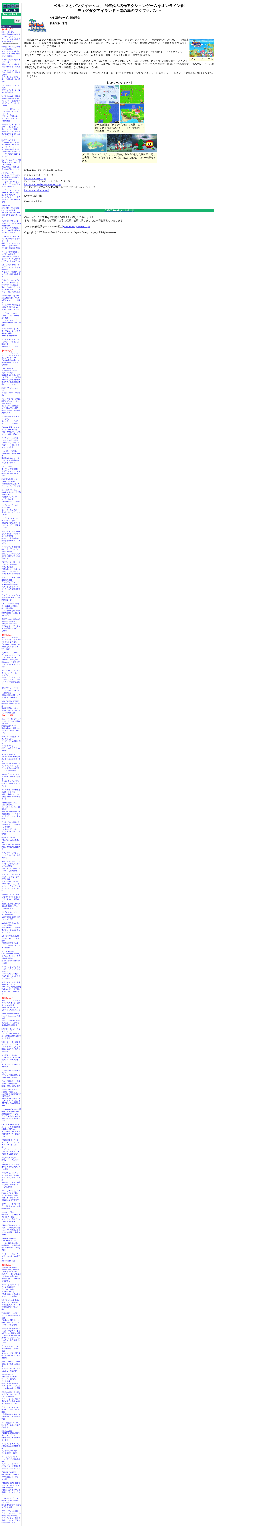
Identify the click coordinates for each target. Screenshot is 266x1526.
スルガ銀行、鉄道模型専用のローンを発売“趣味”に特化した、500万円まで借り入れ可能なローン (11, 794)
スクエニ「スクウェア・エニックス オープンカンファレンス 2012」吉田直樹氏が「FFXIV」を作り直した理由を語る (11, 1005)
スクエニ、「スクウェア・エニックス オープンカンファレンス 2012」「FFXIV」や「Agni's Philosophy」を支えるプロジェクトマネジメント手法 (11, 659)
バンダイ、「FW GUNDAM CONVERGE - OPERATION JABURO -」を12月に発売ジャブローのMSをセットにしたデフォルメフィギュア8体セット (11, 179)
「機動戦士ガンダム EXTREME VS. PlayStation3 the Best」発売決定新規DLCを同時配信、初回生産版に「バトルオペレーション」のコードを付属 (11, 810)
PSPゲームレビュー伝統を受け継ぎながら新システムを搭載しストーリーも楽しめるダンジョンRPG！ (11, 36)
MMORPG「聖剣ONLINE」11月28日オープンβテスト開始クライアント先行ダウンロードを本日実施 (11, 1216)
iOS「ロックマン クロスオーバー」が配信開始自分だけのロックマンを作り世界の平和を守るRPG (11, 471)
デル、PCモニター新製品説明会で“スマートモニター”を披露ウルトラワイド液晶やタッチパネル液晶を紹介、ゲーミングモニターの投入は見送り (11, 406)
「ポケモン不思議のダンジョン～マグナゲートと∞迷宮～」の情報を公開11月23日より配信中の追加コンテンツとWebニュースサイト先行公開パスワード (11, 1335)
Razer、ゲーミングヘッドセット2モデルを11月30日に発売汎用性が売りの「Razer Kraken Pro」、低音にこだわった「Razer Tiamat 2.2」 (11, 726)
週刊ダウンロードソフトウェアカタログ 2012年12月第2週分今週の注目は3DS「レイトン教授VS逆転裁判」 (11, 692)
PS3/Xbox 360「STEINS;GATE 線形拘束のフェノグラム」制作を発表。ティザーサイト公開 (11, 1435)
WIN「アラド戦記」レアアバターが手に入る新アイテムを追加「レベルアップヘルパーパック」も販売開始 (11, 866)
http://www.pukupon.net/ (36, 190)
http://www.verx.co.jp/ (35, 178)
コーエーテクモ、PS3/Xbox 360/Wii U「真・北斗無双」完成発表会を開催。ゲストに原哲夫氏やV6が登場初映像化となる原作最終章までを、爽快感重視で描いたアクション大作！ (11, 376)
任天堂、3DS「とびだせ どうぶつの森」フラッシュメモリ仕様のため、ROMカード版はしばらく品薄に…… (11, 51)
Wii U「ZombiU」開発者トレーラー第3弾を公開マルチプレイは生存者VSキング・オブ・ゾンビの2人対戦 (11, 100)
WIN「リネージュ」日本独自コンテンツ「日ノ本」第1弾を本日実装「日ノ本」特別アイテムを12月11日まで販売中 (11, 1195)
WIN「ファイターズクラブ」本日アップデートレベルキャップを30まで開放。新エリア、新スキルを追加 (11, 1046)
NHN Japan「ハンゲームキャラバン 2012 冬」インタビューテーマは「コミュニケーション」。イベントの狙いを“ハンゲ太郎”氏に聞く (11, 677)
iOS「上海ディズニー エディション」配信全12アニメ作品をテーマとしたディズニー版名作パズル (11, 522)
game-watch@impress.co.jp (76, 226)
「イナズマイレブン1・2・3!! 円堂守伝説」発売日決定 (11, 855)
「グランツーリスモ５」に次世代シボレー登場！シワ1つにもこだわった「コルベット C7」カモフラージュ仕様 (11, 442)
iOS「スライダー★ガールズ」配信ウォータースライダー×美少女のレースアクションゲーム (11, 509)
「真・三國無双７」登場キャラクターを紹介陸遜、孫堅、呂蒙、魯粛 (11, 1083)
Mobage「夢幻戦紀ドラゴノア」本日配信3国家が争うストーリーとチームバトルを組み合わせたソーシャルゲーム (11, 256)
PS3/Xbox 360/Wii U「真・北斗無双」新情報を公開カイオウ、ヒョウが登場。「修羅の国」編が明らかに (11, 75)
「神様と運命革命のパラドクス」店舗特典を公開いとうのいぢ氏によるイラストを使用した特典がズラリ (11, 1229)
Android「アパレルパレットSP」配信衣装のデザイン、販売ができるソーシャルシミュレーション (11, 927)
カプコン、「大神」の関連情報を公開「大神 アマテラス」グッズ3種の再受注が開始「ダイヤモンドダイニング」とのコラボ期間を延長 (11, 584)
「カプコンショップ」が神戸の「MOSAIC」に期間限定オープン (11, 597)
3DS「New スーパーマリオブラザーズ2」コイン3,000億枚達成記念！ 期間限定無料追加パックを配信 (11, 1033)
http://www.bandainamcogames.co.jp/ (42, 184)
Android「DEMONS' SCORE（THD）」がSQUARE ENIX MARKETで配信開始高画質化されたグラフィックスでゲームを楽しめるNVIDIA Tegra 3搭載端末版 (11, 1097)
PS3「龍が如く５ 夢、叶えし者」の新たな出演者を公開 (11, 1425)
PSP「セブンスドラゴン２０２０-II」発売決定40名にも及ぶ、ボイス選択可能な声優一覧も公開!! (11, 1304)
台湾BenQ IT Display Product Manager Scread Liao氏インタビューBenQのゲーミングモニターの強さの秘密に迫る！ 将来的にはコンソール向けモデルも (12, 1274)
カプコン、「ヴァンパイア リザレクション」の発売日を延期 (11, 1206)
